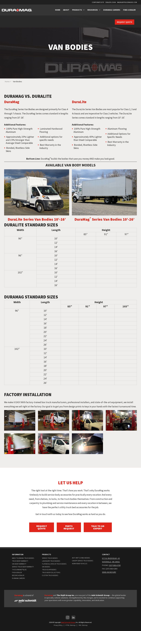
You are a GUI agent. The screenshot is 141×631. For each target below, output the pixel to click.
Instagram (68, 617)
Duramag (48, 595)
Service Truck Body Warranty (23, 567)
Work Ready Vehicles (79, 564)
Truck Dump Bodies (49, 570)
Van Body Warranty (19, 564)
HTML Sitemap (70, 625)
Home (57, 10)
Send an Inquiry (109, 572)
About (66, 10)
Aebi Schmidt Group (68, 622)
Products (77, 10)
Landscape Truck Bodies (51, 561)
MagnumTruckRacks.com (127, 2)
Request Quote (124, 22)
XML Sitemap (83, 625)
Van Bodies (46, 567)
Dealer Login (110, 2)
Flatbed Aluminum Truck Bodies (54, 564)
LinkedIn (73, 617)
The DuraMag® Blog (19, 570)
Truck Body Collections (51, 572)
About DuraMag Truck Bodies (23, 558)
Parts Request (69, 527)
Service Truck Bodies (50, 558)
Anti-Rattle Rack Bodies (81, 558)
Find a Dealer (129, 10)
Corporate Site (98, 2)
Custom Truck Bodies (50, 575)
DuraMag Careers (111, 10)
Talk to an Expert (97, 527)
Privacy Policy (58, 625)
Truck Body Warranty (20, 561)
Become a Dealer (18, 575)
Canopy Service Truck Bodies (82, 561)
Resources (92, 10)
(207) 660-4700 (114, 565)
